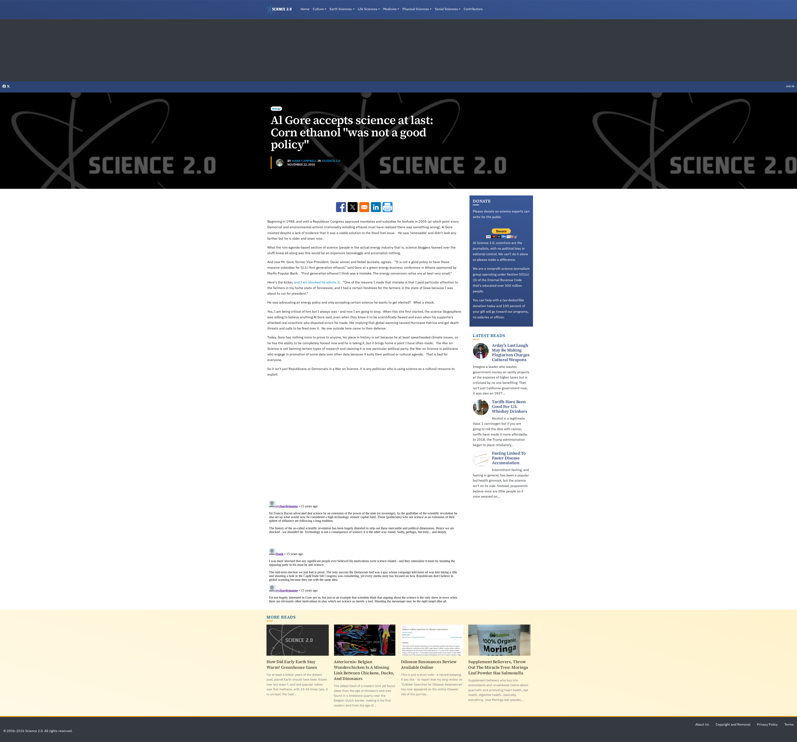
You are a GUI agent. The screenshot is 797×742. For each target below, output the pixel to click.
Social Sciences (446, 9)
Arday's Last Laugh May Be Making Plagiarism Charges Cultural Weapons (510, 352)
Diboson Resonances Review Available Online (429, 664)
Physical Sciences (415, 9)
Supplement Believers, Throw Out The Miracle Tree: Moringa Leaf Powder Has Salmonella (498, 667)
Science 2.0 (331, 161)
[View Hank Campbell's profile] (279, 162)
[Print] (387, 207)
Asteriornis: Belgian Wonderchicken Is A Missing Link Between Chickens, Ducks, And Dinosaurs (364, 670)
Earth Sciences (341, 9)
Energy (276, 108)
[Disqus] (364, 438)
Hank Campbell (304, 161)
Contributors (473, 9)
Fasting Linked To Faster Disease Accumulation (509, 458)
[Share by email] (364, 207)
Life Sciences (367, 9)
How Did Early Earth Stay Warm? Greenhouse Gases (291, 664)
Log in (790, 86)
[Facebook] (4, 86)
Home (305, 9)
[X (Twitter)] (8, 86)
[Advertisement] (398, 50)
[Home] (281, 10)
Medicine (390, 9)
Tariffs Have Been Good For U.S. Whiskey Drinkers (509, 406)
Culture (318, 9)
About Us (702, 724)
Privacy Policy (767, 724)
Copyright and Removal (733, 724)
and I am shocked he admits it (316, 282)
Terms (789, 724)
